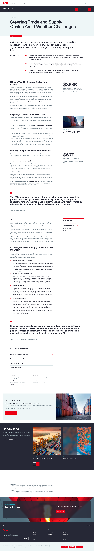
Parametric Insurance (69, 458)
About (29, 3)
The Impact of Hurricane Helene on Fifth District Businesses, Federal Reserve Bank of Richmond (25, 477)
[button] (11, 413)
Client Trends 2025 (8, 8)
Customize (64, 546)
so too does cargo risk (34, 181)
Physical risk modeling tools (19, 276)
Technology (65, 534)
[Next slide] (37, 464)
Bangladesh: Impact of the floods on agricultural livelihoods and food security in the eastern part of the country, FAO (28, 478)
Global (89, 3)
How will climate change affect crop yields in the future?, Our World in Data (22, 479)
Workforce (65, 539)
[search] (33, 3)
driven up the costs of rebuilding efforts (34, 101)
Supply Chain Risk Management (42, 458)
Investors (77, 3)
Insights (24, 3)
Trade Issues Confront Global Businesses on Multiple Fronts (72, 132)
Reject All (72, 546)
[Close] (92, 546)
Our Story (35, 532)
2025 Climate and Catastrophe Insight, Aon (17, 480)
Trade (64, 532)
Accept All (79, 546)
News (82, 3)
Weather (65, 537)
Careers (73, 3)
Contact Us (68, 3)
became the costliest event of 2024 (33, 132)
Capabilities (12, 3)
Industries (19, 3)
